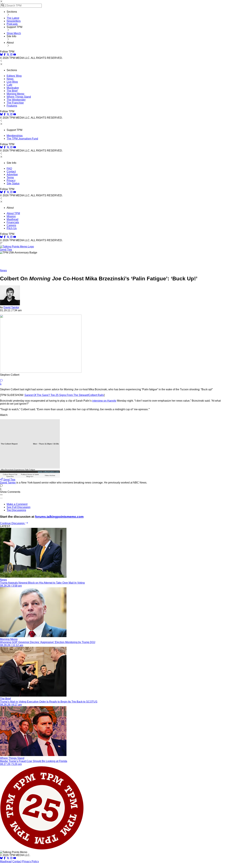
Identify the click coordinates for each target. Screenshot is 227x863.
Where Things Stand (19, 96)
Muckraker (13, 87)
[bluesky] (1, 54)
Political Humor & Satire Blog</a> (30, 475)
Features (12, 105)
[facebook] (4, 54)
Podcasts (12, 24)
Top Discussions (16, 510)
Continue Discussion (12, 523)
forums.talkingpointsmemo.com (59, 516)
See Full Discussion (18, 507)
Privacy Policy (30, 861)
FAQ (9, 168)
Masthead (12, 219)
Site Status (13, 183)
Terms (10, 177)
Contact (11, 171)
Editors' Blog (14, 75)
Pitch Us (12, 228)
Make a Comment (17, 504)
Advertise (12, 174)
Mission (11, 216)
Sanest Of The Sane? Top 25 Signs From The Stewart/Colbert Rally (64, 395)
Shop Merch (14, 33)
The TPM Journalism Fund (22, 138)
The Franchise (15, 102)
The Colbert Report (9, 444)
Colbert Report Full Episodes (10, 475)
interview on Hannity (104, 400)
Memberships (15, 135)
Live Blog (12, 81)
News (10, 78)
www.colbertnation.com (48, 472)
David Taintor (11, 307)
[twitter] (8, 858)
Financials (13, 222)
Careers (11, 225)
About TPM (13, 213)
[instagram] (11, 54)
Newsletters (14, 21)
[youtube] (14, 54)
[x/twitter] (8, 54)
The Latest (13, 18)
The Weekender (16, 99)
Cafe (9, 84)
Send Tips (6, 249)
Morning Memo (15, 93)
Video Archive (50, 475)
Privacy (11, 180)
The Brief (12, 90)
